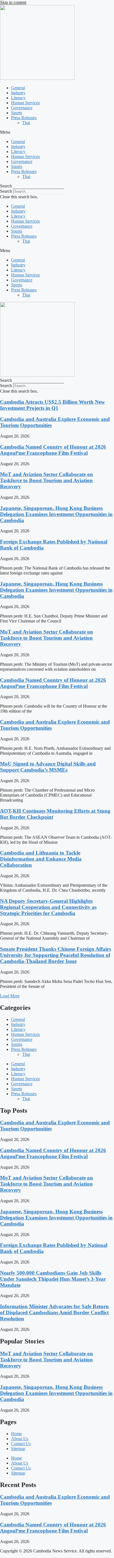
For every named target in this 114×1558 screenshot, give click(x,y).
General (18, 87)
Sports (16, 112)
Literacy (18, 97)
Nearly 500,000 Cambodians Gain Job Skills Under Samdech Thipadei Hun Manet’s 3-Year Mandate (53, 1279)
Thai (26, 122)
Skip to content (13, 2)
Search (6, 191)
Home (16, 1433)
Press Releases (24, 117)
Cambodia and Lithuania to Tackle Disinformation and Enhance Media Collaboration (41, 859)
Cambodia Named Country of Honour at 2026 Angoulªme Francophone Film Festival (53, 450)
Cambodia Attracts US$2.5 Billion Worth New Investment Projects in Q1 (52, 405)
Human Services (25, 102)
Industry (18, 92)
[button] (57, 132)
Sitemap (18, 1448)
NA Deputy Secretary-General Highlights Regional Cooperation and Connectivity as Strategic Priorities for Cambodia (48, 907)
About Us (19, 1438)
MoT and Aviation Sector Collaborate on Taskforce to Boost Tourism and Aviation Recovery (46, 480)
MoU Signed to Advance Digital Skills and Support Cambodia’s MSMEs (48, 767)
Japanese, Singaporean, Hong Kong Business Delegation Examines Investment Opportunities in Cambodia (56, 514)
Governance (21, 107)
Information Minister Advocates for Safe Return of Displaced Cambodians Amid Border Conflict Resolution (54, 1312)
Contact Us (21, 1443)
